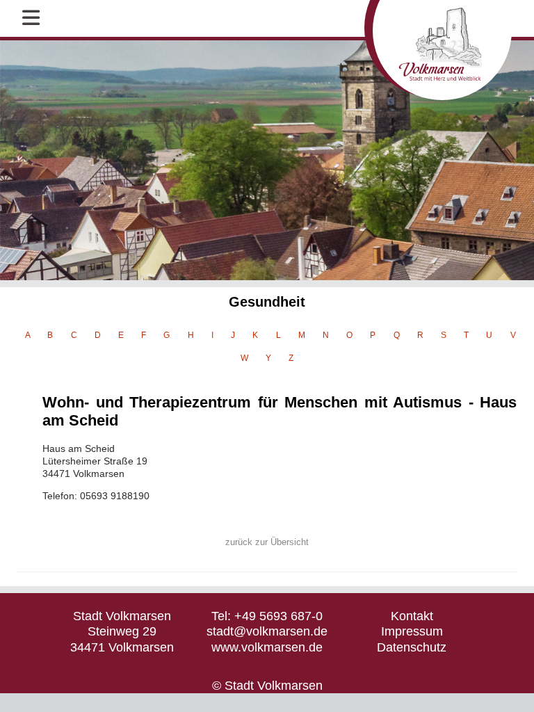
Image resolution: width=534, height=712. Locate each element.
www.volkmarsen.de (267, 647)
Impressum (412, 631)
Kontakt (412, 616)
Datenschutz (411, 647)
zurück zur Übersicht (267, 542)
